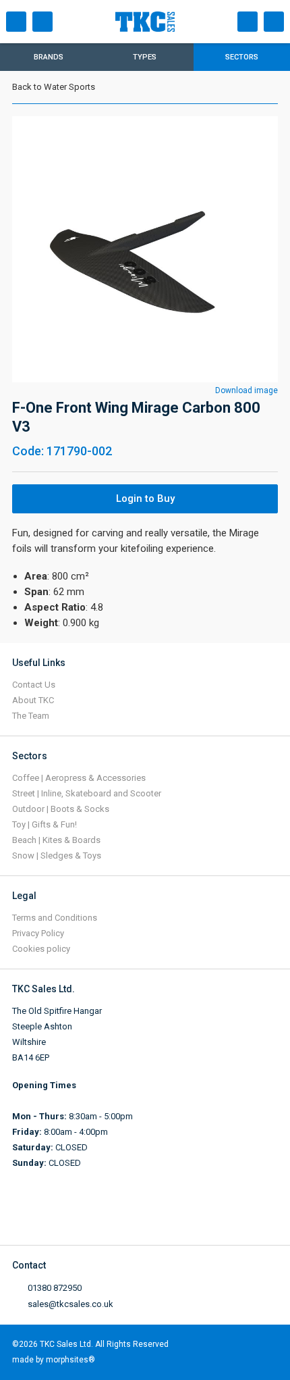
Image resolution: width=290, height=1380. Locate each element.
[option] (145, 249)
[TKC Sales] (160, 21)
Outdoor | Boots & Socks (60, 809)
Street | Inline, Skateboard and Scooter (86, 793)
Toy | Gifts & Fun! (44, 824)
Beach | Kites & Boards (56, 840)
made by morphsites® (53, 1359)
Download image (246, 390)
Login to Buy (145, 498)
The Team (30, 716)
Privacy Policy (38, 933)
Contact (247, 21)
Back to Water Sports (53, 87)
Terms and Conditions (54, 918)
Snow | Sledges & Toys (56, 855)
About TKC (33, 700)
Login (274, 21)
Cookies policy (41, 949)
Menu (16, 21)
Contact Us (33, 685)
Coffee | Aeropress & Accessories (79, 778)
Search (42, 21)
